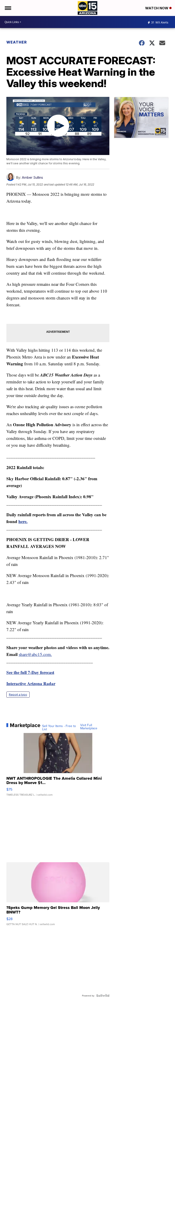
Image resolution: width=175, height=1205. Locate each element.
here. (23, 521)
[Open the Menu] (7, 8)
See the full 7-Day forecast (30, 672)
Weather (16, 42)
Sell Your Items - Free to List (59, 727)
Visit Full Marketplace (88, 726)
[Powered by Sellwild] (102, 995)
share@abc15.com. (35, 654)
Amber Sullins (32, 177)
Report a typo (18, 694)
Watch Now (157, 8)
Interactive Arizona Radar (30, 683)
